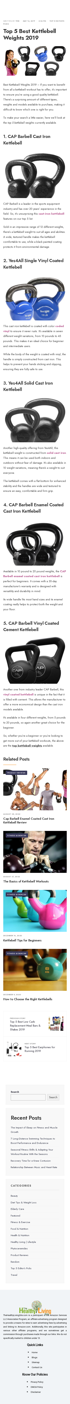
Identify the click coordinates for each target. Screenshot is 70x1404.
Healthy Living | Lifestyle (23, 1242)
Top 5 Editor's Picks (21, 1268)
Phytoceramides (19, 1248)
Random (15, 1262)
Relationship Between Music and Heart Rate (34, 1167)
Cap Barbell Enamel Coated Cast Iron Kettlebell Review (28, 821)
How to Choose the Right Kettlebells (27, 999)
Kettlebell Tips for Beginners (22, 940)
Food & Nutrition (19, 1229)
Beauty (14, 1196)
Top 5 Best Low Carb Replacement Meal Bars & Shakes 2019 (25, 1024)
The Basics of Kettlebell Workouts (26, 881)
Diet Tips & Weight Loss (23, 1202)
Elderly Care (17, 1209)
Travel (14, 1275)
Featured (15, 1215)
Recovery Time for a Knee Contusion (31, 1161)
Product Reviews (16, 772)
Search (15, 1092)
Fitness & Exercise (16, 835)
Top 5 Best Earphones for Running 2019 (40, 1047)
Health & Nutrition (20, 1235)
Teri (17, 21)
